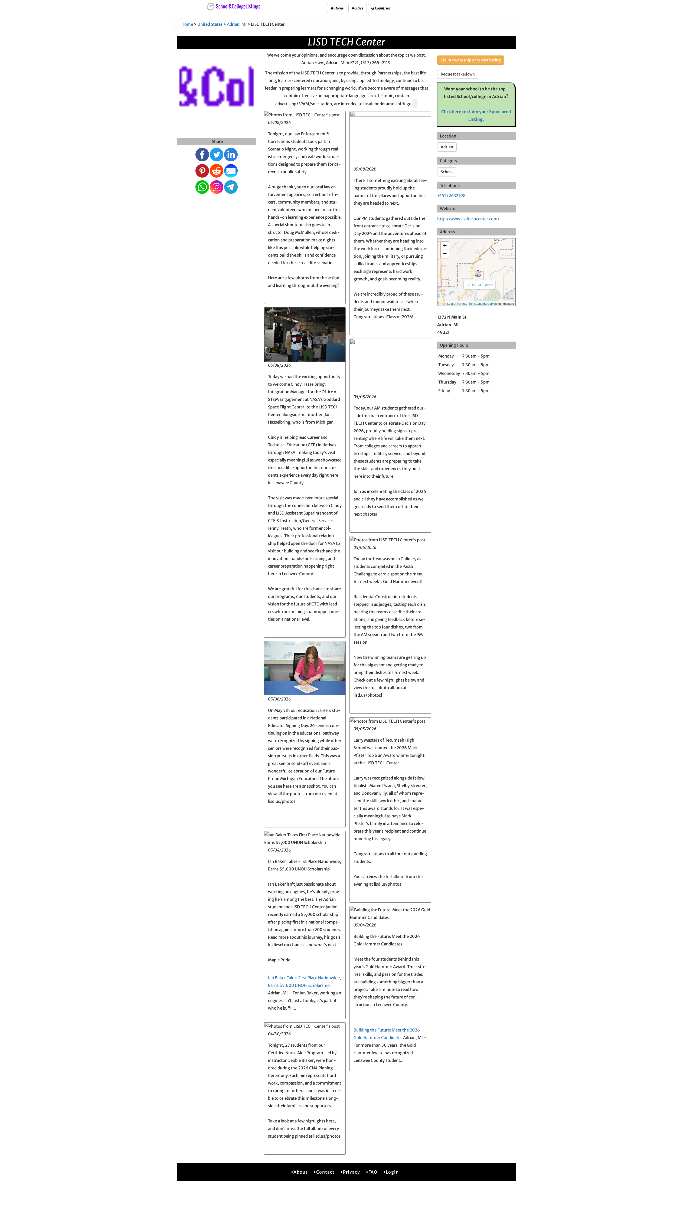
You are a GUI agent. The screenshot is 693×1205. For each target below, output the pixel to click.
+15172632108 (451, 195)
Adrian (447, 147)
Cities (358, 8)
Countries (382, 8)
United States (210, 24)
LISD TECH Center (479, 284)
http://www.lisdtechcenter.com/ (468, 218)
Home (339, 8)
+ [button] (445, 245)
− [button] (445, 253)
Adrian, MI (237, 24)
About (300, 1172)
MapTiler (467, 303)
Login (392, 1172)
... (415, 103)
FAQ (372, 1172)
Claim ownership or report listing (471, 60)
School (447, 171)
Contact (325, 1172)
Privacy (351, 1172)
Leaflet (451, 303)
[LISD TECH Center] (478, 273)
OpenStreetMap (487, 303)
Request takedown (458, 74)
